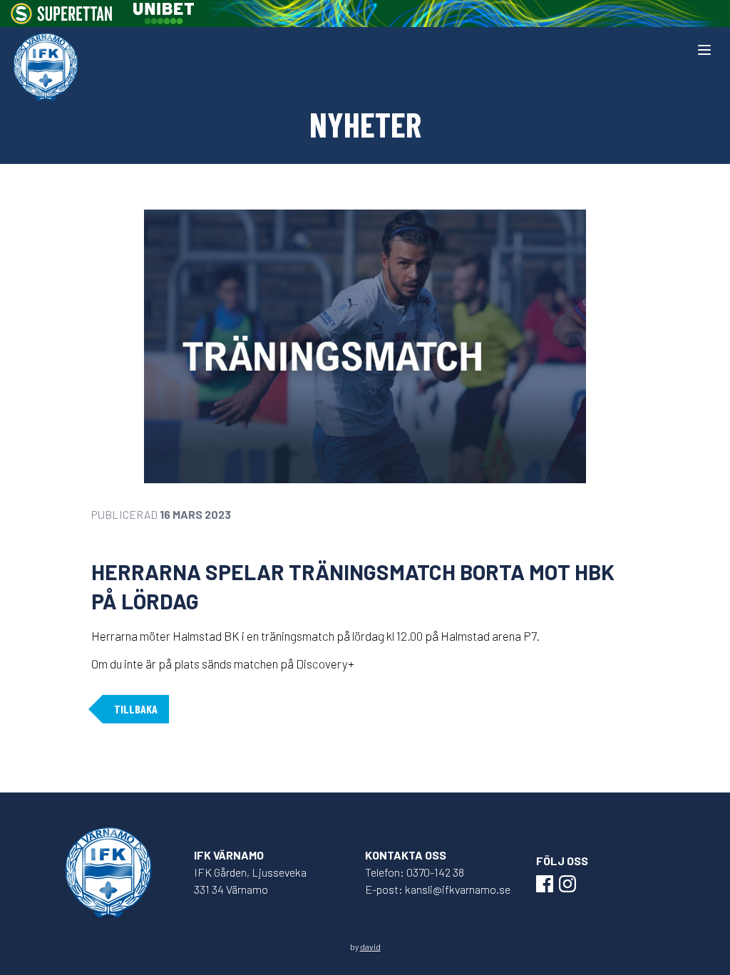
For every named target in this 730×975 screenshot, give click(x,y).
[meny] (704, 50)
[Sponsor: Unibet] (163, 13)
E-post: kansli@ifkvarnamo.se (437, 889)
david (370, 946)
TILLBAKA (136, 709)
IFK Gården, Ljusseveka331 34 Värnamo (250, 880)
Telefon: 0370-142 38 (414, 872)
